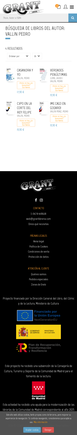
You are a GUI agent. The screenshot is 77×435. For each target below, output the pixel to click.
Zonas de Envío (38, 284)
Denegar (48, 430)
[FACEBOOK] (35, 199)
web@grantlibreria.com (38, 218)
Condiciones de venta (38, 251)
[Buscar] (72, 17)
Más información (40, 422)
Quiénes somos (38, 274)
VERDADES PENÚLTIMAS (58, 72)
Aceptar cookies (32, 430)
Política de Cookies (38, 246)
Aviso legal (38, 241)
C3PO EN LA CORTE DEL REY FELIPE (24, 107)
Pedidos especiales (38, 279)
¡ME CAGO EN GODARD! (58, 105)
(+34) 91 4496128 (38, 213)
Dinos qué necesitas (38, 224)
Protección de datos (38, 256)
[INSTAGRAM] (41, 199)
